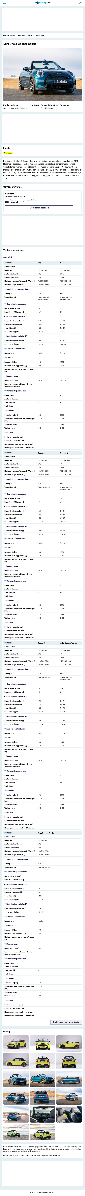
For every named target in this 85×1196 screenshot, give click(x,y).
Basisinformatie (9, 36)
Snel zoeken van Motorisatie (66, 1022)
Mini (6, 44)
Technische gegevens (25, 36)
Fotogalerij (40, 36)
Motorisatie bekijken (39, 208)
